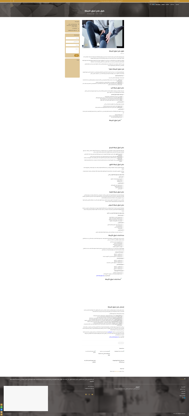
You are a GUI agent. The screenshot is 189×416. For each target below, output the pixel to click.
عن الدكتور (172, 4)
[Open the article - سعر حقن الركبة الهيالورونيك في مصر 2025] (117, 355)
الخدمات (167, 4)
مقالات (97, 13)
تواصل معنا (158, 4)
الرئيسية (177, 4)
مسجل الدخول (117, 371)
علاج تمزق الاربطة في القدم (114, 337)
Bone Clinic (122, 53)
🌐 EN (153, 4)
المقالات (163, 4)
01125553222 (74, 28)
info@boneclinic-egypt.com (72, 30)
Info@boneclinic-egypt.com (89, 388)
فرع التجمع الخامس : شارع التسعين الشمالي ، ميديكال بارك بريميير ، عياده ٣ (72, 25)
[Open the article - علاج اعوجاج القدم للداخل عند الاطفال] (89, 355)
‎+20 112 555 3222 (91, 386)
